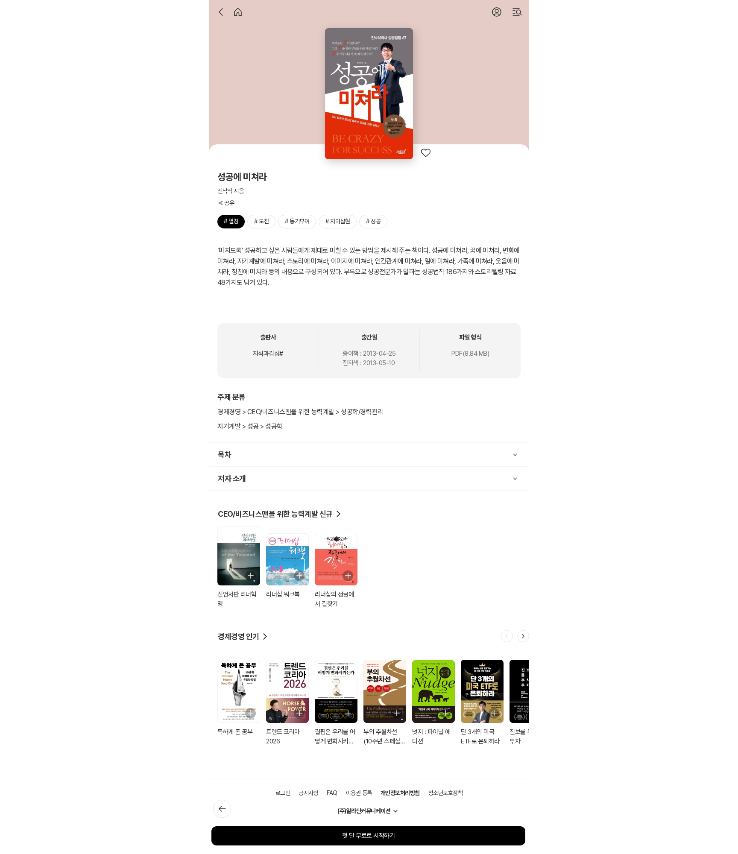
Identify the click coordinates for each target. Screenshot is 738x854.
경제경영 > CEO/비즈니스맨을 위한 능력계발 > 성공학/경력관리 (300, 412)
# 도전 (261, 221)
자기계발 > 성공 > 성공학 (250, 426)
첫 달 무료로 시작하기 (368, 835)
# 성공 (373, 221)
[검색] (517, 11)
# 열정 (231, 221)
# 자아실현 (337, 221)
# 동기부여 (297, 221)
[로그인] (496, 11)
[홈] (237, 11)
